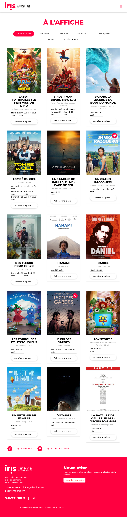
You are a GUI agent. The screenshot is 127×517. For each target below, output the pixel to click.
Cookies (61, 507)
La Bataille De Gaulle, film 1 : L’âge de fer (63, 182)
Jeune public (104, 34)
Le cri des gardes (63, 341)
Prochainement (71, 39)
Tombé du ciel (24, 179)
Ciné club (63, 34)
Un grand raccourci (103, 180)
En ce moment (24, 34)
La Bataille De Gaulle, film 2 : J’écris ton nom (103, 418)
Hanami (63, 263)
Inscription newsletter (74, 480)
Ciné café (44, 34)
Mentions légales (51, 507)
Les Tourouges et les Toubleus (24, 341)
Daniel (102, 263)
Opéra (51, 39)
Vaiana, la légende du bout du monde (103, 99)
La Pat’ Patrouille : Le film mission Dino (24, 101)
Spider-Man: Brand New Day (63, 98)
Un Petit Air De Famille (24, 417)
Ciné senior (83, 34)
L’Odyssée (63, 415)
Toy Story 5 (103, 339)
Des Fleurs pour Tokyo (24, 264)
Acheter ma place (23, 122)
